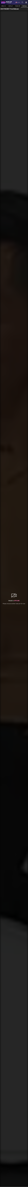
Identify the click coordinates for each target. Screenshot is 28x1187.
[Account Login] (26, 2)
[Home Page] (6, 2)
